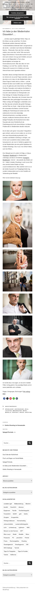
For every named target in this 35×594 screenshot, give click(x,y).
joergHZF (21, 28)
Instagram (26, 158)
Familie (14, 510)
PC (13, 538)
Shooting (28, 412)
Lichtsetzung (12, 527)
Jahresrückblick (8, 524)
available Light (8, 504)
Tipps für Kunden (23, 551)
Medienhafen (17, 410)
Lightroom (21, 527)
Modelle (8, 412)
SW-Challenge (8, 548)
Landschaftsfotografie (21, 524)
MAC (28, 527)
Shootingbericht (8, 544)
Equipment (7, 510)
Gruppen (6, 517)
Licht (5, 527)
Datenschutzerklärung (9, 587)
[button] (4, 398)
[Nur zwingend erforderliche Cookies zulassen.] (33, 13)
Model (25, 410)
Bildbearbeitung (18, 504)
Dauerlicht (13, 507)
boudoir (6, 507)
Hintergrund (19, 409)
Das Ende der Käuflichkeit (10, 454)
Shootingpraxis (11, 406)
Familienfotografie (24, 510)
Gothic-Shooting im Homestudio (12, 469)
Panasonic (7, 538)
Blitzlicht (28, 504)
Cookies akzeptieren (17, 13)
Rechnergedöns (14, 541)
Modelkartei (13, 155)
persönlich (19, 538)
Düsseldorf (9, 409)
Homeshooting (21, 521)
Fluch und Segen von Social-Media (13, 458)
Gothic (26, 514)
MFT (21, 531)
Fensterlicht (7, 514)
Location (8, 410)
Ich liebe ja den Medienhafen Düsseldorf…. (15, 466)
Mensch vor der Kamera (11, 531)
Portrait (15, 412)
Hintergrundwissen (9, 521)
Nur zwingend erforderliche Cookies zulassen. (18, 17)
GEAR (15, 514)
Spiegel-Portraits (7, 462)
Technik (16, 548)
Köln (26, 409)
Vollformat (13, 555)
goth (20, 514)
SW (27, 544)
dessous (21, 507)
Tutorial (6, 555)
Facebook (6, 155)
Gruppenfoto (14, 517)
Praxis (22, 412)
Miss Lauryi (7, 534)
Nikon (27, 534)
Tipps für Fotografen (9, 551)
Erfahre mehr (17, 23)
